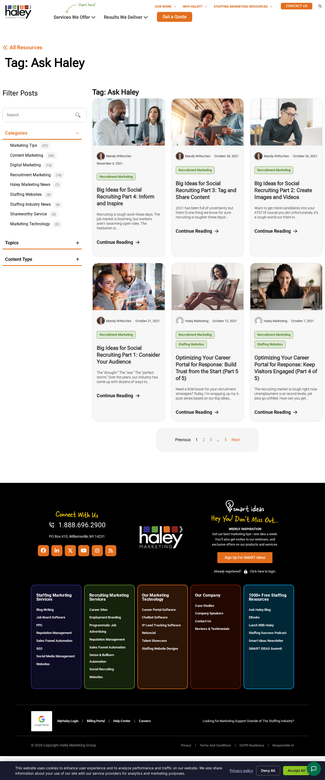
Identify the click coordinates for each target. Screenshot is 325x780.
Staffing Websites (191, 344)
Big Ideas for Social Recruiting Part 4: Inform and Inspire (125, 196)
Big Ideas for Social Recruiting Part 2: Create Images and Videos (283, 190)
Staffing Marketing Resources (241, 6)
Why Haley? (192, 6)
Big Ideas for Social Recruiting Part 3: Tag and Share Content (206, 190)
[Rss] (110, 550)
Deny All (268, 770)
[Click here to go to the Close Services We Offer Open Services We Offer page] (93, 17)
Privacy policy (241, 770)
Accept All (296, 770)
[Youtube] (83, 550)
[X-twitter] (70, 550)
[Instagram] (97, 550)
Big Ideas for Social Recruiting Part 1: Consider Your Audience (128, 355)
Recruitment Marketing (116, 177)
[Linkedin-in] (56, 550)
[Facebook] (43, 550)
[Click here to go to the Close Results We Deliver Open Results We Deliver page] (145, 17)
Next (236, 439)
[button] (319, 6)
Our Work (163, 6)
